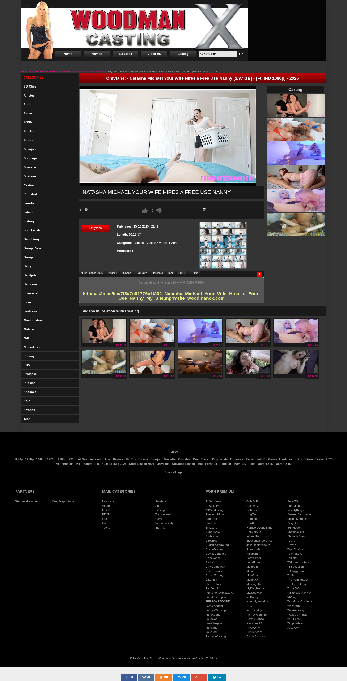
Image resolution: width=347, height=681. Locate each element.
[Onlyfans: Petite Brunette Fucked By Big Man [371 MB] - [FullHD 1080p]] (104, 372)
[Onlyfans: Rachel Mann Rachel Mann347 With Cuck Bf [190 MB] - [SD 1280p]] (200, 372)
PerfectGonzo (255, 619)
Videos (139, 243)
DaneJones (213, 558)
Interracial (31, 293)
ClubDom (212, 536)
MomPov (252, 575)
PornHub (211, 464)
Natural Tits (91, 464)
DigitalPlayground (217, 545)
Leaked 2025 (324, 459)
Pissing (29, 356)
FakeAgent (213, 614)
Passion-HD (254, 623)
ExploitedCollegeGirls (220, 593)
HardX (250, 523)
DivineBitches (214, 549)
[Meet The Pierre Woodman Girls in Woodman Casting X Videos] (134, 28)
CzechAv (211, 540)
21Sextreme (213, 501)
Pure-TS (292, 501)
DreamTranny (214, 575)
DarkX (210, 562)
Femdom (30, 203)
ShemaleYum (296, 536)
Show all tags (173, 472)
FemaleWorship (216, 610)
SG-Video (293, 527)
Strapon (29, 410)
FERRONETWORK (218, 601)
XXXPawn (293, 627)
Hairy (27, 266)
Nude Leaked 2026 (141, 464)
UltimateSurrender (299, 593)
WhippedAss (295, 623)
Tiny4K (291, 545)
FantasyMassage (217, 636)
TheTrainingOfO (297, 579)
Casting (183, 54)
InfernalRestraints (257, 536)
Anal (27, 104)
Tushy (291, 540)
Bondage (30, 158)
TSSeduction (295, 566)
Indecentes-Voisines (259, 540)
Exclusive (141, 273)
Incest (28, 302)
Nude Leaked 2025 (92, 273)
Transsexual (163, 514)
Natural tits (32, 347)
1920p (51, 459)
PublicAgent (254, 632)
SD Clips (30, 86)
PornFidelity (254, 610)
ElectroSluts (213, 584)
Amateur (30, 95)
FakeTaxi (211, 632)
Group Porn (32, 248)
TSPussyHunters (298, 562)
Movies (97, 54)
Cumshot (30, 194)
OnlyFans (163, 464)
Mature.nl (252, 566)
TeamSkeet (294, 553)
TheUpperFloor (297, 584)
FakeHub (211, 627)
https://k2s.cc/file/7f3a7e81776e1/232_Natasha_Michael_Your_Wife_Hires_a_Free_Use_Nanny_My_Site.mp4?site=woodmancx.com (172, 296)
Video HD (154, 54)
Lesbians (30, 311)
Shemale (30, 392)
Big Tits (29, 131)
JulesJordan (254, 549)
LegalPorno (254, 562)
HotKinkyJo (253, 532)
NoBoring (252, 597)
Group (28, 257)
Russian (29, 383)
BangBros (212, 519)
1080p (194, 273)
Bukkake (30, 176)
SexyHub (293, 523)
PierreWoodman (256, 614)
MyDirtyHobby (255, 588)
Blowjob (30, 149)
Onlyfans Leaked (183, 464)
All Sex (82, 459)
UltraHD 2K (265, 464)
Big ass (118, 459)
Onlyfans (95, 228)
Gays (158, 519)
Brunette (30, 167)
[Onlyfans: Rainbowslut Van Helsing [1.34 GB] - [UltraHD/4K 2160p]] (248, 372)
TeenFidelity (295, 549)
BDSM (28, 122)
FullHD (182, 273)
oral (200, 464)
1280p (29, 459)
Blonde (29, 140)
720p (72, 459)
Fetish (28, 212)
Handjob (30, 275)
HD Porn (307, 459)
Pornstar (225, 464)
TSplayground (296, 571)
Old (104, 523)
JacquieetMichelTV (258, 545)
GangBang (31, 239)
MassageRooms (256, 584)
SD (244, 464)
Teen (27, 419)
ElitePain (211, 579)
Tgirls (290, 575)
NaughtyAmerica (257, 601)
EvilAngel (212, 588)
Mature (29, 329)
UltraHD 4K (283, 464)
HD (297, 459)
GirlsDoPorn (254, 501)
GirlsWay (252, 506)
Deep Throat (201, 459)
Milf (26, 338)
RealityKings (295, 510)
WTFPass (293, 619)
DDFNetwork (214, 571)
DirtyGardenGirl (216, 566)
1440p (40, 459)
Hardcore (30, 284)
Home (68, 54)
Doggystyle (220, 459)
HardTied (252, 519)
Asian (28, 113)
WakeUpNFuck (297, 614)
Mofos (250, 571)
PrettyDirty (253, 627)
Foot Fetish (32, 230)
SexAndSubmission (300, 514)
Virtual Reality (164, 523)
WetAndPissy (295, 610)
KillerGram (253, 553)
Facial (250, 459)
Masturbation (33, 320)
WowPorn (293, 606)
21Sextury (212, 506)
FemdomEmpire (216, 597)
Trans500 (293, 588)
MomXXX (252, 579)
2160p (62, 459)
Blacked (211, 523)
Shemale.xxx (295, 532)
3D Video (125, 54)
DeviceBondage (216, 553)
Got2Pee (252, 510)
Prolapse (30, 374)
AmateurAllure (215, 514)
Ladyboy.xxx (254, 558)
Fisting (29, 221)
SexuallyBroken (297, 519)
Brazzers (211, 527)
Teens (106, 527)
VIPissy (292, 597)
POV (27, 365)
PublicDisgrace (256, 636)
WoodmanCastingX (299, 601)
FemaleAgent (214, 606)
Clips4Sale (213, 532)
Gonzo (272, 459)
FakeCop (211, 619)
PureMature (294, 506)
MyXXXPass (254, 593)
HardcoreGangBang (259, 527)
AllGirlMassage (215, 510)
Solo (27, 401)
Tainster (292, 558)
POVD (250, 606)
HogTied (252, 514)
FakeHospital (214, 623)
